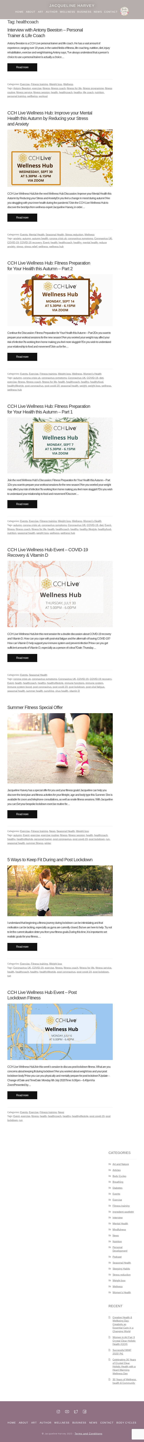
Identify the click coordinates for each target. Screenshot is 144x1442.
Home (19, 11)
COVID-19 (13, 242)
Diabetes (117, 1187)
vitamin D (74, 690)
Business (84, 11)
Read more (22, 67)
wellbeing (32, 96)
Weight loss (55, 84)
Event (46, 242)
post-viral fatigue (95, 686)
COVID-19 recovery (31, 242)
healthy (78, 92)
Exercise (25, 84)
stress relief (30, 246)
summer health (34, 690)
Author (52, 11)
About (31, 11)
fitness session (41, 92)
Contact (111, 11)
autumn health (40, 238)
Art (41, 11)
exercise (36, 88)
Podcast (117, 1256)
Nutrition (117, 1241)
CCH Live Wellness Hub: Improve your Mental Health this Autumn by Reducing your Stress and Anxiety (49, 118)
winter (47, 843)
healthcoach (66, 92)
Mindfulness (119, 1229)
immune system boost (19, 686)
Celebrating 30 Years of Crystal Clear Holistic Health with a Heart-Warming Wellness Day (124, 1366)
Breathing (118, 1181)
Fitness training (39, 84)
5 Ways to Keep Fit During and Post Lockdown (49, 859)
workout (43, 96)
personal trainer (43, 839)
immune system (94, 683)
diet (101, 377)
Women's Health (92, 373)
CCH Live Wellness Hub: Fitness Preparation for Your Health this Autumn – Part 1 (48, 409)
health (54, 92)
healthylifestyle (15, 385)
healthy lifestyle (88, 529)
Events (24, 234)
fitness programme (93, 88)
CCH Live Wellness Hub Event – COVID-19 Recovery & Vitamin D (47, 552)
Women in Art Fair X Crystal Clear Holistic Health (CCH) (124, 1341)
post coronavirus (34, 385)
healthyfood (96, 381)
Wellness (67, 11)
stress (20, 246)
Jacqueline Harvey (72, 6)
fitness (46, 88)
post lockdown (77, 686)
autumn (26, 238)
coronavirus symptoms (80, 238)
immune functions (74, 683)
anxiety (17, 238)
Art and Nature (121, 1164)
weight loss (94, 385)
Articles (117, 1170)
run (108, 839)
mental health (90, 242)
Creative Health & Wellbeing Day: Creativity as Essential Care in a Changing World (123, 1324)
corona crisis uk (58, 238)
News (98, 11)
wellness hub (56, 246)
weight (83, 385)
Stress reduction (74, 234)
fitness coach (58, 88)
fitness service (24, 92)
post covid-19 (52, 385)
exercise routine (50, 835)
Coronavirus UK (103, 238)
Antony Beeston (22, 88)
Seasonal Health (55, 234)
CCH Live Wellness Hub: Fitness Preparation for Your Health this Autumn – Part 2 (48, 265)
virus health (61, 690)
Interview (118, 1217)
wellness (43, 246)
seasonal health (69, 385)
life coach (88, 92)
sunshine (49, 690)
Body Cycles (124, 12)
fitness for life (74, 88)
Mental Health (36, 234)
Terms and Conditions (88, 1433)
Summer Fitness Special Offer (35, 707)
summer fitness (34, 843)
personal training (16, 96)
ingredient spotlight (123, 1211)
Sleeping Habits (121, 1268)
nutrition (99, 92)
